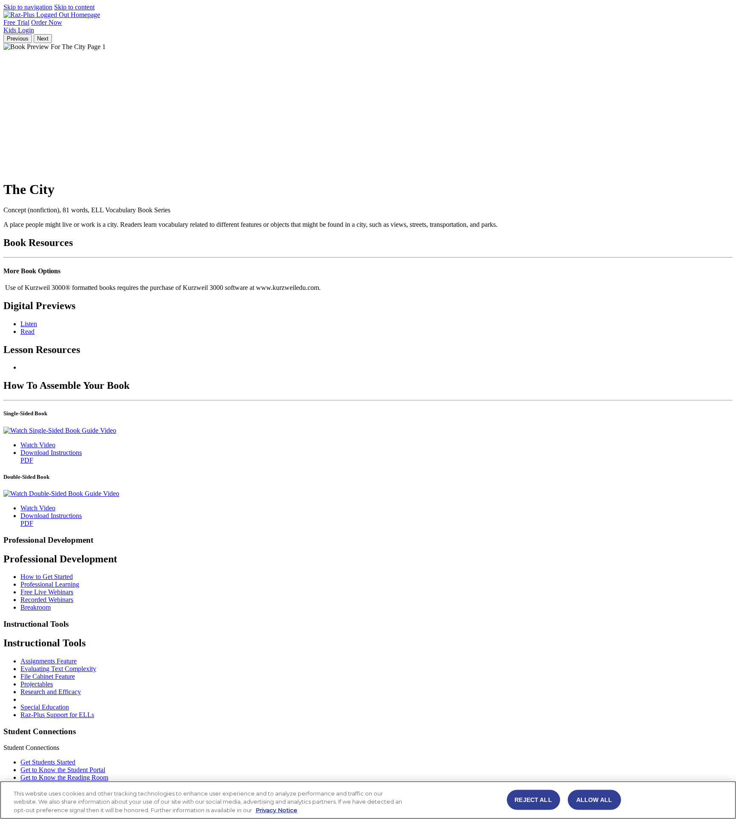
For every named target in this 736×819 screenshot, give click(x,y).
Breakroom (35, 607)
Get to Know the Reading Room (64, 777)
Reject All (533, 799)
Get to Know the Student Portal (62, 769)
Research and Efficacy (50, 691)
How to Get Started (46, 576)
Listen (28, 323)
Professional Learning (49, 584)
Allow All (594, 799)
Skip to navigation (27, 7)
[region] (368, 800)
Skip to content (74, 7)
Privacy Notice (276, 810)
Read (27, 331)
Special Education (44, 707)
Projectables (36, 684)
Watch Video (37, 445)
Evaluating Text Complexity (58, 668)
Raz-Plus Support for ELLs (57, 714)
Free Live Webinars (46, 592)
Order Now (46, 22)
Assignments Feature (48, 661)
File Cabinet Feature (47, 676)
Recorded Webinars (46, 599)
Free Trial (16, 22)
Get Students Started (47, 762)
